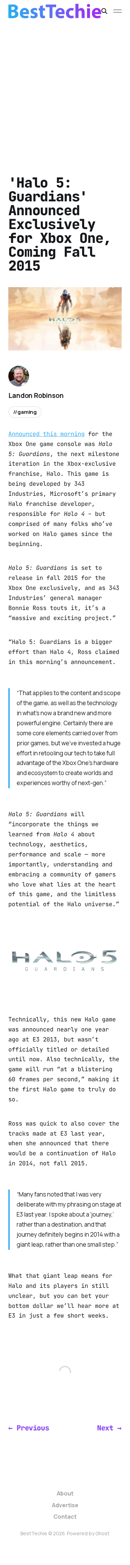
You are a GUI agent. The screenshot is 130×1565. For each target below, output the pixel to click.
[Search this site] (104, 11)
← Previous (28, 1427)
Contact (65, 1516)
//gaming (25, 412)
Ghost (102, 1533)
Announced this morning (46, 434)
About (65, 1493)
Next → (109, 1427)
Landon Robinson (35, 395)
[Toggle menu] (117, 11)
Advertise (65, 1505)
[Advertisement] (65, 90)
